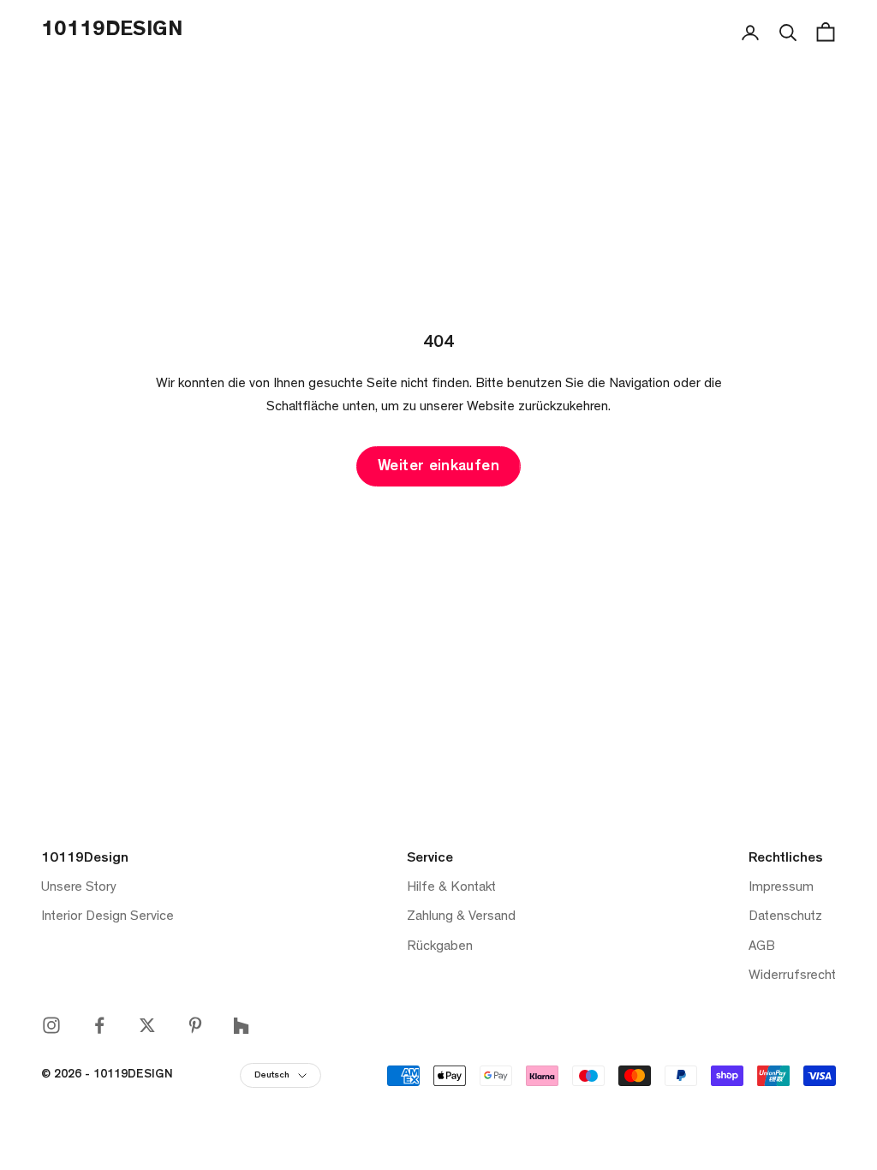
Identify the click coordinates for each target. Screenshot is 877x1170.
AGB (762, 947)
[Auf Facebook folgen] (99, 1025)
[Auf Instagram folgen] (51, 1025)
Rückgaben (440, 947)
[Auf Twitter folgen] (147, 1025)
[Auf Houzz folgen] (241, 1026)
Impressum (781, 888)
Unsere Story (78, 888)
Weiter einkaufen (438, 467)
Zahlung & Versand (461, 917)
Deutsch (271, 1076)
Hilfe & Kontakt (451, 888)
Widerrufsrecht (792, 976)
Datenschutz (785, 917)
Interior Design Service (107, 917)
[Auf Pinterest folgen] (195, 1025)
